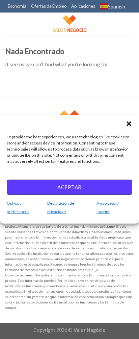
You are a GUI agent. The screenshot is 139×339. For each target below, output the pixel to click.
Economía (17, 6)
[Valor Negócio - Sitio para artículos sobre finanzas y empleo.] (69, 24)
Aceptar (69, 187)
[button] (129, 123)
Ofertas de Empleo (48, 6)
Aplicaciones (83, 6)
